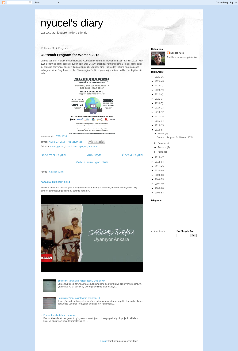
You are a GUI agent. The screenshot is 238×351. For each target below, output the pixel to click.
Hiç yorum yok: (76, 142)
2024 (157, 85)
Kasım (161, 133)
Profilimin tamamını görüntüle (182, 57)
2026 (157, 77)
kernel (69, 146)
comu (53, 146)
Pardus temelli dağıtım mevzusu (59, 315)
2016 (157, 121)
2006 (157, 188)
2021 (157, 99)
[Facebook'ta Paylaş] (100, 142)
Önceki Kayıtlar (132, 155)
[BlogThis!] (93, 142)
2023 (157, 90)
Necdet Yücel (177, 53)
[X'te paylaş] (96, 142)
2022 (157, 94)
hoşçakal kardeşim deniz (56, 181)
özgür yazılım (91, 146)
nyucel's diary (72, 23)
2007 (157, 183)
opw (81, 146)
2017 (157, 116)
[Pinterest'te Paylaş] (103, 142)
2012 (157, 162)
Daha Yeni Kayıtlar (53, 155)
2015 (157, 125)
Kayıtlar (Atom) (56, 171)
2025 (157, 81)
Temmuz (162, 147)
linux (75, 146)
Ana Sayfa (94, 155)
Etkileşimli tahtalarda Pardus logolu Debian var (81, 280)
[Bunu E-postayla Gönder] (90, 142)
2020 (157, 103)
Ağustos (162, 143)
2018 (157, 112)
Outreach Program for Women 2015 (70, 55)
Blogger (104, 341)
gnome (60, 146)
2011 (157, 166)
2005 (157, 192)
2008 (157, 179)
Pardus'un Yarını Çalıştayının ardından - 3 (79, 298)
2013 (58, 136)
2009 (157, 175)
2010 (157, 170)
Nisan (161, 152)
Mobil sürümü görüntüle (92, 162)
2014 (64, 136)
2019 (157, 107)
